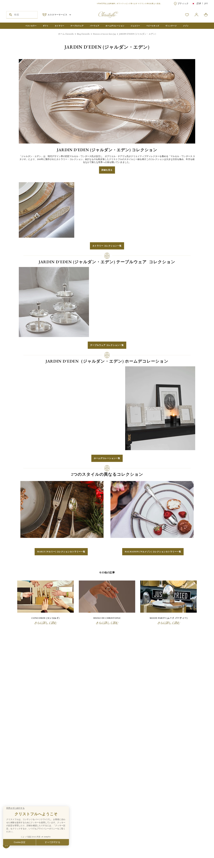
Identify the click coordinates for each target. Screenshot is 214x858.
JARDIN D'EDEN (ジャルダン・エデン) (137, 34)
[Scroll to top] (201, 845)
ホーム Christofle (66, 34)
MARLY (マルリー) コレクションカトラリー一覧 (61, 551)
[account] (187, 15)
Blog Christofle (83, 34)
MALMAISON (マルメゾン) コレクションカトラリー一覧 (153, 551)
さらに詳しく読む (45, 623)
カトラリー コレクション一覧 (107, 245)
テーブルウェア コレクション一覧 (107, 345)
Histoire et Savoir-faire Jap (104, 34)
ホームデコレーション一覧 (107, 458)
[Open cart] (206, 15)
